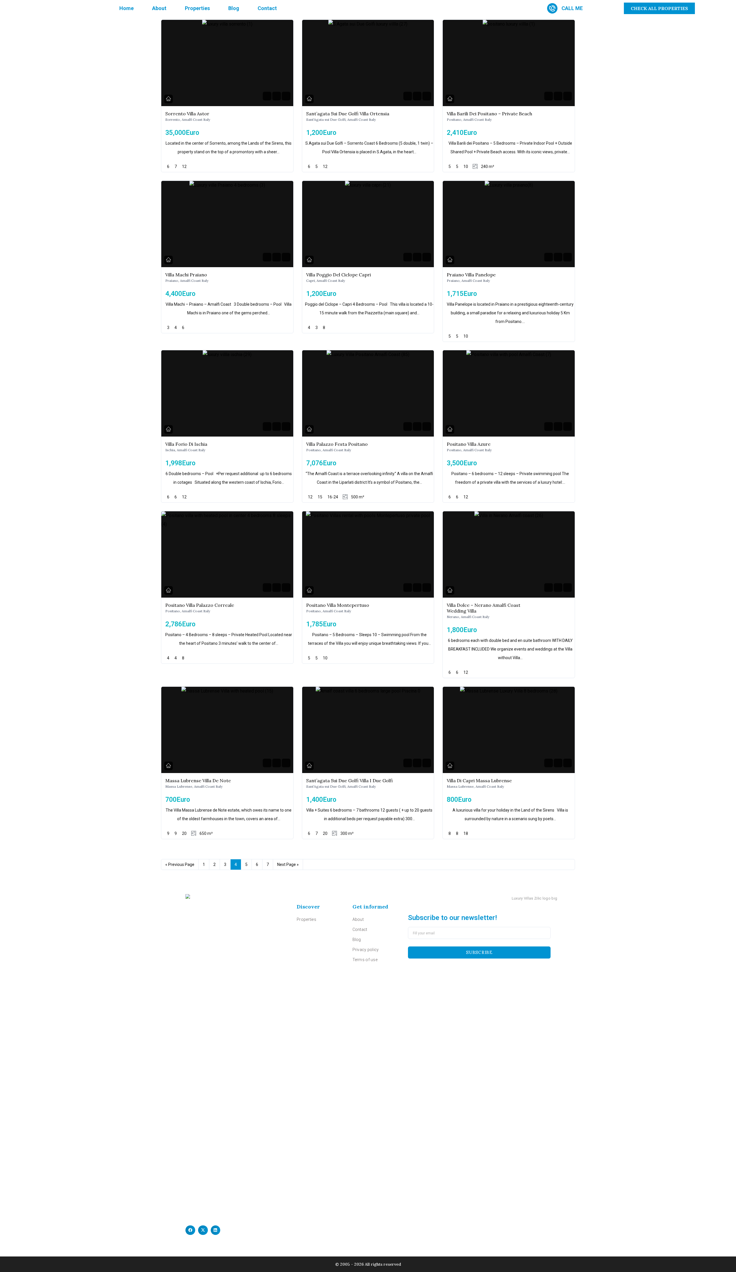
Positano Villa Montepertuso (337, 605)
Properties (197, 8)
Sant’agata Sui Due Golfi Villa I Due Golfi (349, 780)
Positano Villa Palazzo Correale (199, 605)
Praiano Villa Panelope (471, 275)
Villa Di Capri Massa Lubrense (479, 780)
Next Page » (288, 864)
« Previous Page (179, 864)
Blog (233, 8)
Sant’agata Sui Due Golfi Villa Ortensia (347, 113)
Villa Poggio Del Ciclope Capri (338, 275)
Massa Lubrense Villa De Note (198, 780)
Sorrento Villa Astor (187, 113)
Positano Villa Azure (468, 444)
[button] (190, 1230)
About (159, 8)
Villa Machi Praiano (186, 275)
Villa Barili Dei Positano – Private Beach (489, 113)
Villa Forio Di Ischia (186, 444)
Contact (267, 8)
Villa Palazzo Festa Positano (337, 444)
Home (126, 8)
